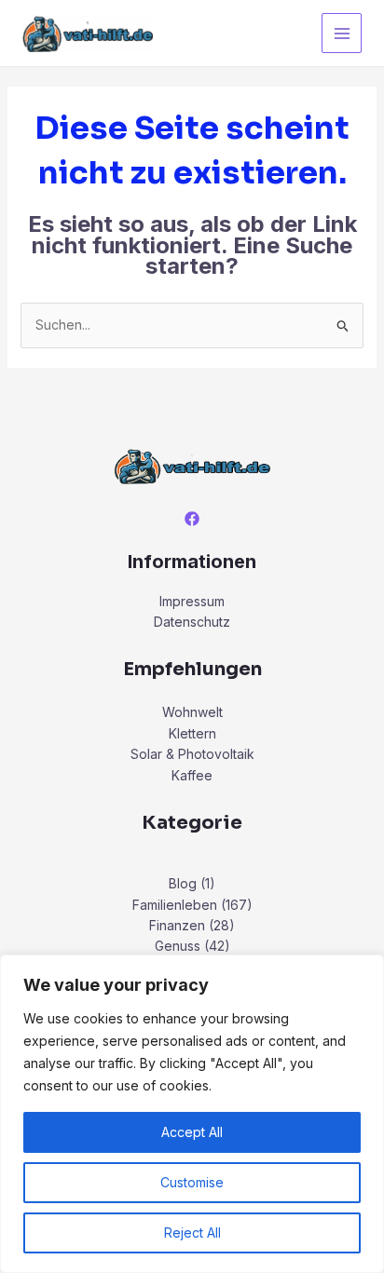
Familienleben (174, 905)
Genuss (177, 946)
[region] (192, 1114)
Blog (183, 883)
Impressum (192, 601)
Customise (192, 1182)
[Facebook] (192, 518)
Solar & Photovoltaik (192, 754)
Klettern (192, 733)
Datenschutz (192, 622)
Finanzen (177, 925)
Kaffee (192, 775)
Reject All (192, 1232)
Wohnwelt (192, 712)
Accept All (192, 1132)
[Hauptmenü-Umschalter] (342, 33)
